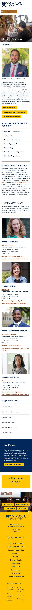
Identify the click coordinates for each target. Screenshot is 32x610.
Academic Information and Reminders (14, 112)
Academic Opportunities (9, 428)
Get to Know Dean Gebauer (11, 116)
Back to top (30, 512)
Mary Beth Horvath (7, 245)
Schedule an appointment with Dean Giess (14, 304)
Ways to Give (23, 508)
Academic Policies (7, 433)
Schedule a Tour (10, 508)
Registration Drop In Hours (12, 140)
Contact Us (16, 531)
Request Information (22, 504)
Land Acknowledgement (21, 599)
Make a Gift (16, 573)
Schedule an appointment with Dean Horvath (15, 259)
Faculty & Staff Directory (16, 547)
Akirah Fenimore (6, 381)
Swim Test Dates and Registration (14, 152)
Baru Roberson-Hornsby (9, 334)
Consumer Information (9, 600)
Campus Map (16, 570)
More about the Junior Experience (11, 345)
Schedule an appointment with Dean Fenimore (15, 395)
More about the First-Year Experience (12, 256)
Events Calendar (16, 560)
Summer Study (8, 148)
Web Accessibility (20, 595)
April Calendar (8, 136)
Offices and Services (6, 12)
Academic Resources (8, 422)
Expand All (7, 131)
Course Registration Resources (13, 144)
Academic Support (7, 407)
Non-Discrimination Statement (10, 595)
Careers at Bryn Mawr (16, 576)
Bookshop (16, 553)
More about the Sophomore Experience (13, 301)
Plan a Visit (16, 566)
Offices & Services (16, 543)
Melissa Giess (5, 290)
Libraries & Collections (16, 550)
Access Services (6, 417)
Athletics (16, 556)
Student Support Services (9, 412)
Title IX (19, 592)
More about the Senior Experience (11, 392)
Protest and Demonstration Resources (10, 589)
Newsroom (16, 563)
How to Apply (8, 504)
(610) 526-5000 (16, 530)
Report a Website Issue (20, 588)
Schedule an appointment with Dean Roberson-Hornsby (15, 349)
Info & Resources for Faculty (13, 464)
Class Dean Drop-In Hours (12, 156)
